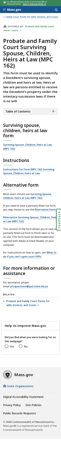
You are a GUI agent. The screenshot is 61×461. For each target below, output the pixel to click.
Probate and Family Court (39, 26)
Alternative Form (45, 209)
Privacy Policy (12, 405)
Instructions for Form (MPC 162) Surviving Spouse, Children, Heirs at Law (28, 171)
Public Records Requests (19, 413)
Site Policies (33, 405)
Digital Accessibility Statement (23, 397)
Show (10, 30)
